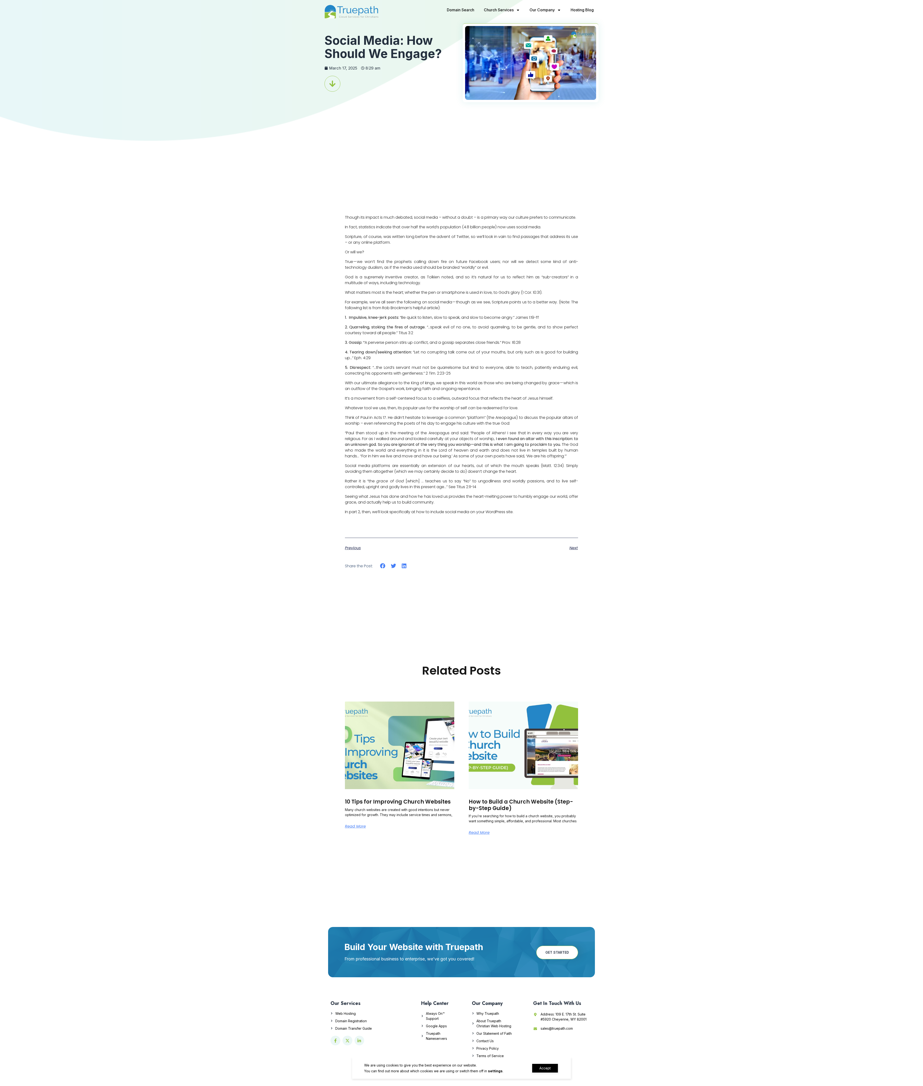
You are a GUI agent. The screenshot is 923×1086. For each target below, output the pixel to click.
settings (495, 1071)
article (432, 308)
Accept (545, 1068)
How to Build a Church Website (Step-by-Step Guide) (521, 805)
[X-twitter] (347, 1041)
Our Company (542, 9)
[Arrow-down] (332, 84)
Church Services (499, 9)
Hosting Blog (582, 9)
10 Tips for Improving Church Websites (398, 801)
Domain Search (460, 9)
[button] (383, 566)
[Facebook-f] (335, 1041)
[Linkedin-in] (359, 1041)
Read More (355, 826)
